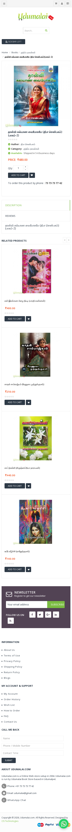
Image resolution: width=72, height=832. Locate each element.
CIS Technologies (10, 821)
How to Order (12, 710)
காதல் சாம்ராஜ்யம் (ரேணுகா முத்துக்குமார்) (24, 384)
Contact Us (10, 721)
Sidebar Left (14, 41)
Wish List (9, 704)
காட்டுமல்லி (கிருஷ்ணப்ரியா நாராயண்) (22, 467)
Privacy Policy (12, 661)
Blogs (7, 677)
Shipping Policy (13, 666)
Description (13, 205)
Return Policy (12, 672)
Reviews (10, 216)
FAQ (6, 716)
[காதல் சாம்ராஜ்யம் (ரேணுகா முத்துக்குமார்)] (36, 354)
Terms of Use (12, 655)
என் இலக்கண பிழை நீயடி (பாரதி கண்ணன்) (25, 300)
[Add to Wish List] (28, 318)
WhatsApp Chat (16, 800)
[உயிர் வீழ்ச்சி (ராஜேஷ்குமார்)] (36, 521)
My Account (11, 693)
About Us (9, 649)
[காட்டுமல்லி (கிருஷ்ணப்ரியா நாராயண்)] (36, 438)
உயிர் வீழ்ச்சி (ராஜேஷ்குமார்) (17, 551)
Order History (12, 699)
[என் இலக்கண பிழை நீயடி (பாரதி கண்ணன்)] (36, 271)
